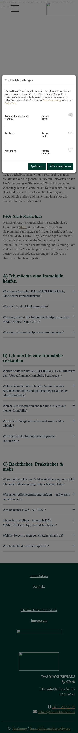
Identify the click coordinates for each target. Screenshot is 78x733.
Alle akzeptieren (60, 166)
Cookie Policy (11, 103)
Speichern (36, 166)
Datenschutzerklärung (51, 100)
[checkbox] (70, 114)
